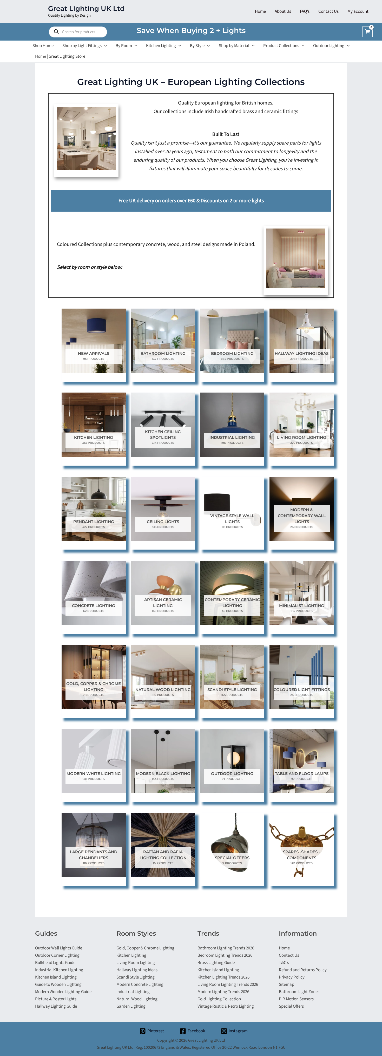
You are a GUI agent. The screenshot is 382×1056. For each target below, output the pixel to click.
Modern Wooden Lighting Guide (63, 992)
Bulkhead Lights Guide (55, 963)
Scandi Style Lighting (135, 977)
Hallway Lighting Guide (56, 1006)
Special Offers (291, 1006)
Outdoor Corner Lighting (57, 955)
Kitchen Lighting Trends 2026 (223, 977)
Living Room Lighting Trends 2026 (227, 984)
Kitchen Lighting (131, 955)
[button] (104, 46)
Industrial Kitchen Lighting (59, 970)
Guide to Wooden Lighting (58, 984)
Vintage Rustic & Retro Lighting (225, 1006)
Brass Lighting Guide (216, 963)
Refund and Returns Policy (303, 970)
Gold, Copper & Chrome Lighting (145, 948)
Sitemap (286, 984)
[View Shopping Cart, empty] (367, 32)
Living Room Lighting (135, 963)
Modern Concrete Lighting (139, 984)
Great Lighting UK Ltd (86, 8)
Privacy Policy (292, 977)
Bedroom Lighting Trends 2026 (224, 955)
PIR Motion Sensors (296, 999)
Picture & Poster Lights (55, 999)
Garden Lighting (131, 1006)
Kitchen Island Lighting (56, 977)
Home (40, 56)
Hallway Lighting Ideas (136, 970)
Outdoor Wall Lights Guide (58, 948)
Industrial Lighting (133, 992)
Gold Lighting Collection (219, 999)
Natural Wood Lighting (136, 999)
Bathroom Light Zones (299, 992)
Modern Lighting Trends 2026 (223, 992)
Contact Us (289, 955)
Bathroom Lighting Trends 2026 (225, 948)
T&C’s (284, 963)
